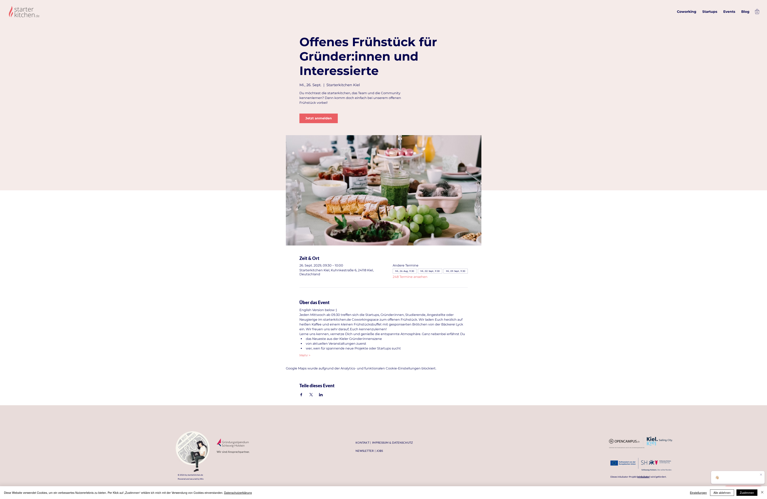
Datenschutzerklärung (238, 493)
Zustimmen (747, 493)
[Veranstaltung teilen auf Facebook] (301, 394)
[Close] (762, 492)
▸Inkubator (644, 476)
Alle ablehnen (722, 493)
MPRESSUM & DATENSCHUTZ (393, 442)
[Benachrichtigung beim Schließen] (761, 475)
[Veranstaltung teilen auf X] (311, 394)
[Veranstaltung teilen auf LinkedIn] (321, 394)
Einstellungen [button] (698, 493)
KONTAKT (362, 442)
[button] (757, 11)
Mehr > (304, 355)
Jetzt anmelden (318, 118)
